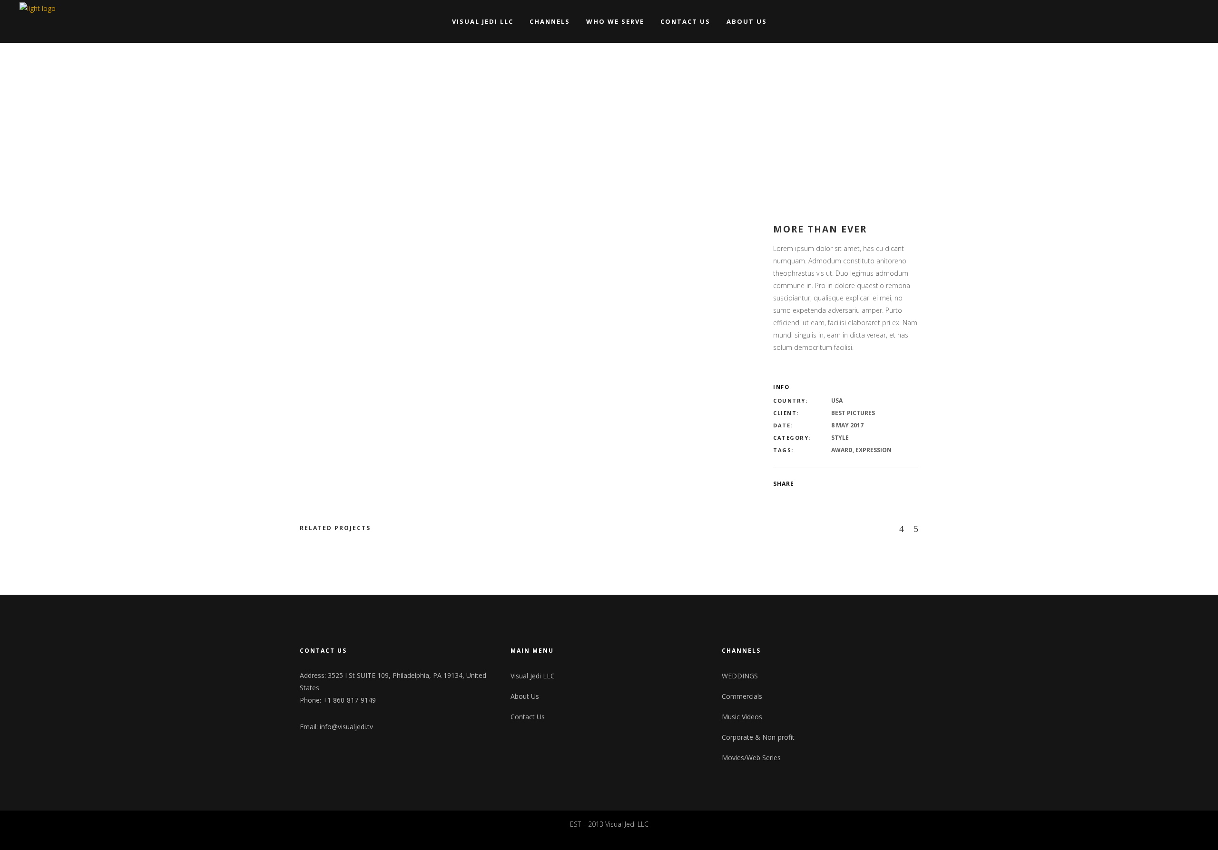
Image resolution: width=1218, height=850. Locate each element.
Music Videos (742, 716)
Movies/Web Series (751, 757)
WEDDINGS (740, 675)
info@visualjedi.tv (346, 726)
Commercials (742, 696)
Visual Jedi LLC (533, 675)
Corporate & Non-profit (758, 737)
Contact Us (528, 716)
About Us (525, 696)
